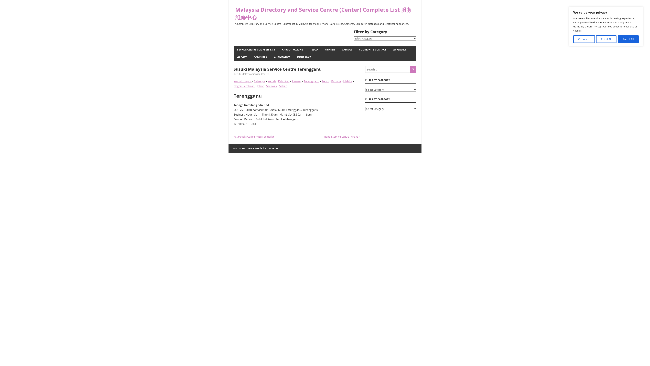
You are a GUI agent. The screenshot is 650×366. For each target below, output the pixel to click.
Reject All (606, 39)
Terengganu (311, 81)
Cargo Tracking (292, 49)
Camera (347, 49)
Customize (584, 39)
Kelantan (283, 81)
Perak (325, 81)
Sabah (283, 86)
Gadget (242, 57)
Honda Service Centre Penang (341, 136)
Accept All (628, 39)
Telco (314, 49)
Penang (296, 81)
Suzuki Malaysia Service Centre (251, 74)
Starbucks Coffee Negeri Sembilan (255, 136)
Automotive (282, 57)
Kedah (272, 81)
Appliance (400, 49)
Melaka (347, 81)
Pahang (336, 81)
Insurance (304, 57)
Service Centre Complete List (256, 49)
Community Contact (372, 49)
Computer (260, 57)
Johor (260, 86)
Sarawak (271, 86)
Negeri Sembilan (244, 86)
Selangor (259, 81)
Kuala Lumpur (243, 81)
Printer (330, 49)
